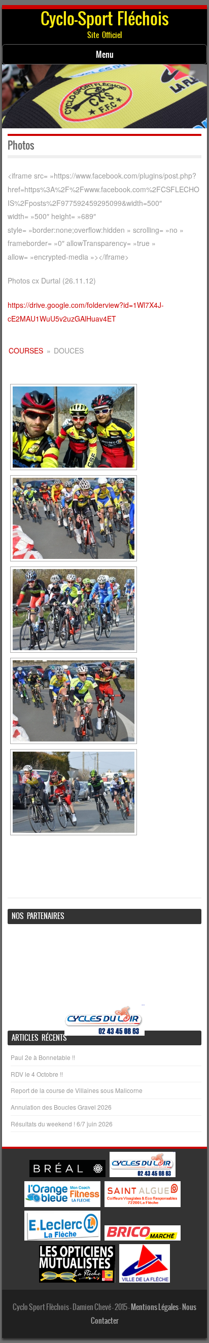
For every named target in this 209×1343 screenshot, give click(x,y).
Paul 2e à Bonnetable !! (43, 1057)
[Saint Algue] (142, 1204)
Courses (26, 350)
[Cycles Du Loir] (143, 1174)
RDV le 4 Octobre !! (37, 1074)
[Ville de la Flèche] (144, 1280)
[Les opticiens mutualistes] (77, 1280)
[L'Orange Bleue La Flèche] (62, 1204)
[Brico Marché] (142, 1237)
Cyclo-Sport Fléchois (105, 18)
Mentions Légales (155, 1307)
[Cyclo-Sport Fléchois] (104, 96)
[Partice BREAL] (67, 1174)
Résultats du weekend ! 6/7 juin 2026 (62, 1123)
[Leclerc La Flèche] (62, 1237)
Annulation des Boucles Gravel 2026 (61, 1107)
